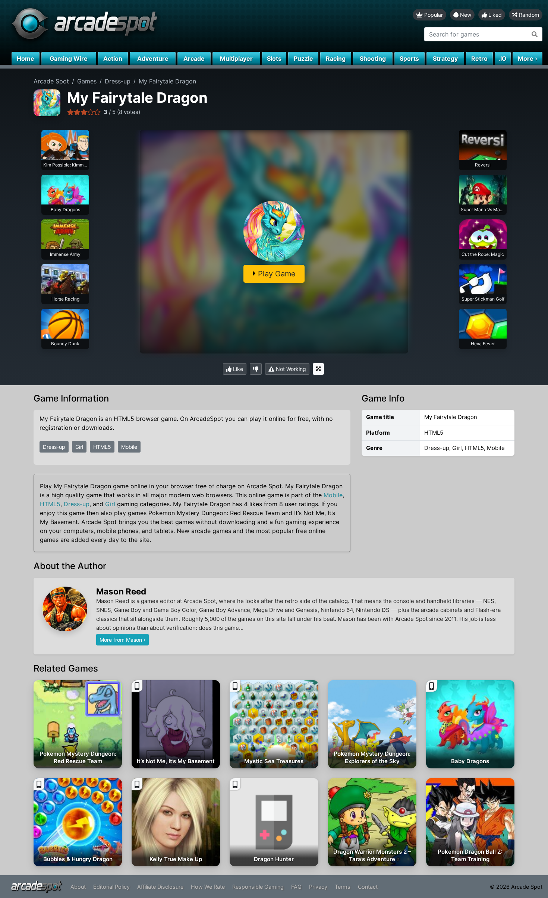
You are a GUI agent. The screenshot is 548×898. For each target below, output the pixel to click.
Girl (79, 447)
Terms (342, 886)
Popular (433, 15)
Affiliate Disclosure (160, 886)
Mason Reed (121, 591)
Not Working (290, 369)
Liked (494, 15)
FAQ (296, 886)
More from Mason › (122, 640)
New (465, 15)
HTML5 (102, 447)
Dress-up (54, 447)
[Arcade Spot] (137, 26)
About (78, 886)
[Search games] (534, 34)
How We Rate (208, 886)
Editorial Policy (111, 886)
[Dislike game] (256, 369)
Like (237, 369)
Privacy (318, 886)
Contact (368, 886)
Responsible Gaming (258, 886)
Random (528, 15)
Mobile (129, 447)
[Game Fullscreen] (318, 369)
